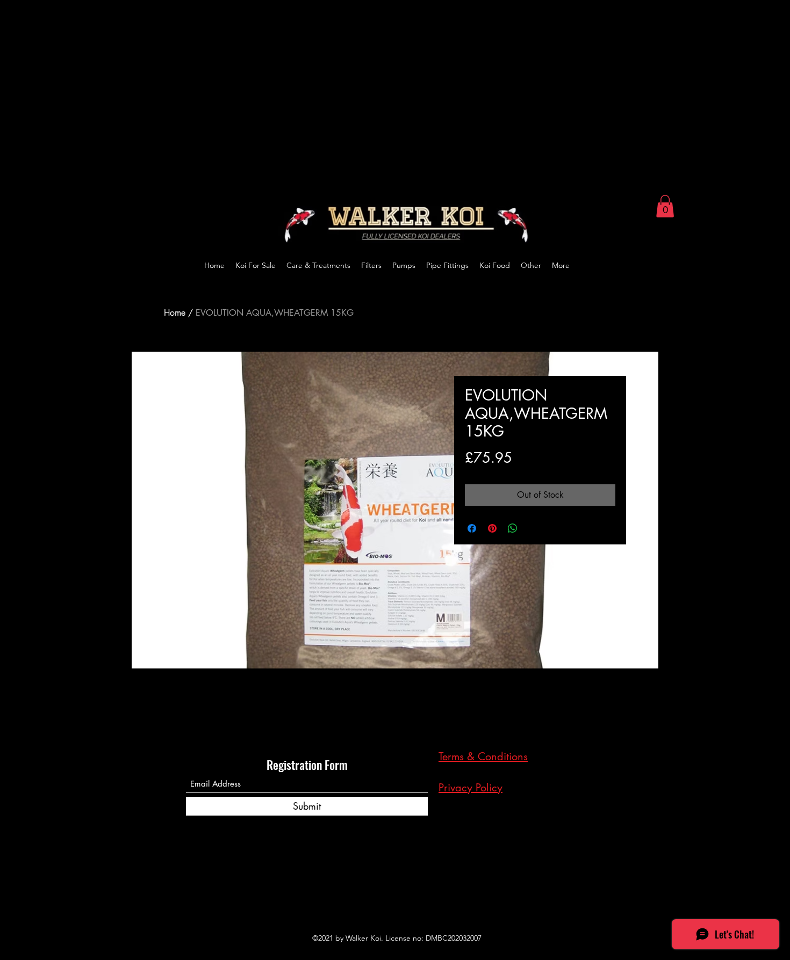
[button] (665, 206)
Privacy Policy (470, 788)
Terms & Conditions (483, 756)
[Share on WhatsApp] (512, 528)
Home (174, 312)
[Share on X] (533, 528)
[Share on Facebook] (471, 528)
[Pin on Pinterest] (492, 528)
